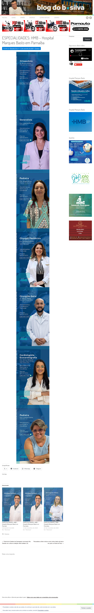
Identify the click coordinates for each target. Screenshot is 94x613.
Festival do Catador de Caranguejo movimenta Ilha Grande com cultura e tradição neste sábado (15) (16, 542)
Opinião (22, 17)
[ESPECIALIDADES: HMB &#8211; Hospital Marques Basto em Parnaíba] (32, 504)
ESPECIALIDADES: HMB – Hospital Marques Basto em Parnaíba (31, 524)
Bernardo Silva (14, 48)
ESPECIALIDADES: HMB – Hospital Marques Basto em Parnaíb (10, 524)
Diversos (32, 17)
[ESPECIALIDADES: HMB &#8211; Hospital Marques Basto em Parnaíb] (11, 504)
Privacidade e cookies (43, 610)
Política (4, 17)
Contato (56, 17)
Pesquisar (71, 36)
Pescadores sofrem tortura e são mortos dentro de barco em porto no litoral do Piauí (49, 542)
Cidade (14, 17)
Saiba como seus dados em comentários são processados (42, 597)
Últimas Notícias (45, 17)
